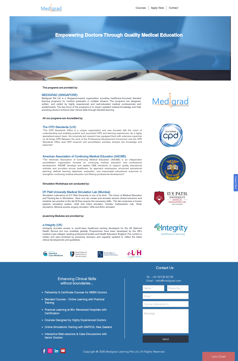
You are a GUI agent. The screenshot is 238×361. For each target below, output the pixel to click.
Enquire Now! (236, 182)
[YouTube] (63, 350)
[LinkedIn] (56, 350)
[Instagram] (50, 350)
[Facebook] (43, 350)
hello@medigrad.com (168, 280)
